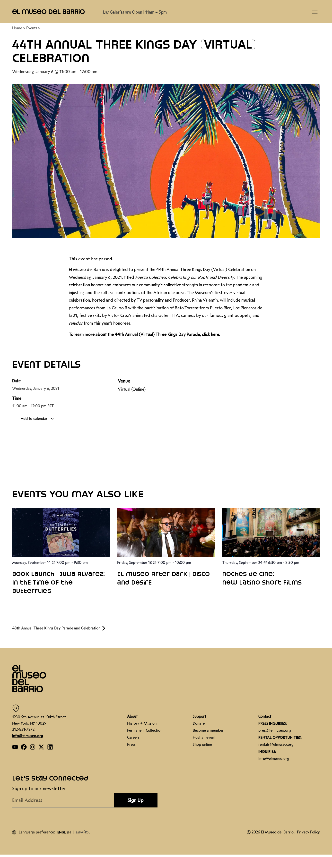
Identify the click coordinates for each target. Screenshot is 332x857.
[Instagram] (32, 747)
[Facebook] (24, 747)
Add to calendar (34, 418)
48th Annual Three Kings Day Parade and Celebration (56, 628)
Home (17, 28)
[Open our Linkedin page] (50, 747)
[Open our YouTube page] (15, 747)
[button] (48, 11)
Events (31, 28)
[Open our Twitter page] (41, 747)
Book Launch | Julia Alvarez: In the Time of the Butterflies (58, 583)
